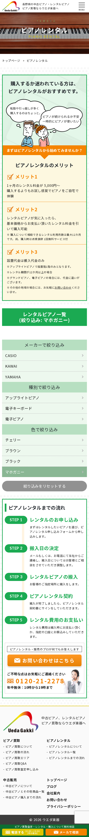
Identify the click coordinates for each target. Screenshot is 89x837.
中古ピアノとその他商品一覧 (25, 791)
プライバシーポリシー (64, 806)
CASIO (11, 355)
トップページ (11, 60)
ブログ (52, 786)
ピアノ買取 (11, 740)
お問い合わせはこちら (48, 660)
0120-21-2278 (40, 681)
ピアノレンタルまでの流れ (67, 758)
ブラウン (12, 450)
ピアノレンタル (37, 60)
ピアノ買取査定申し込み (22, 769)
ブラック (12, 461)
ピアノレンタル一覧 (62, 752)
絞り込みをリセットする (44, 486)
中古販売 (10, 779)
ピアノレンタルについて (65, 746)
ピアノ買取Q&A (16, 763)
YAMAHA (13, 376)
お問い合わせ (63, 287)
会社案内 (53, 793)
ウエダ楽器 (51, 819)
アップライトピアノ (22, 397)
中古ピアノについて (19, 786)
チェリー (12, 439)
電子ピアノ (14, 419)
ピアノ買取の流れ (18, 752)
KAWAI (11, 366)
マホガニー (14, 472)
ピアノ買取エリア (18, 758)
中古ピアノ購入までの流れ (24, 797)
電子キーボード (18, 408)
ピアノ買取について (19, 746)
